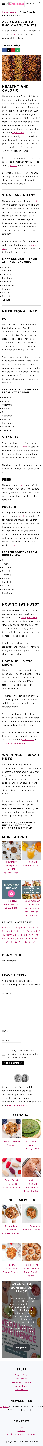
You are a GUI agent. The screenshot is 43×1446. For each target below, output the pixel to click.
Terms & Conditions (21, 1382)
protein (21, 516)
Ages (4, 938)
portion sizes (27, 739)
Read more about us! (17, 1105)
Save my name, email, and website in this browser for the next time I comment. (23, 1054)
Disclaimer (21, 1378)
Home (5, 12)
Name (6, 1031)
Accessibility (21, 1389)
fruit (35, 201)
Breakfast (33, 942)
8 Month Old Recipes (24, 931)
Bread (21, 942)
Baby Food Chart (19, 938)
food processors (29, 617)
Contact (22, 1430)
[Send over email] (17, 50)
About (21, 1427)
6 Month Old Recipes (12, 927)
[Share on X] (9, 50)
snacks (13, 165)
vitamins (23, 447)
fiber (21, 485)
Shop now (21, 1347)
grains (12, 545)
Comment (8, 993)
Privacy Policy (21, 1375)
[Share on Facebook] (4, 50)
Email (5, 1040)
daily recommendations (13, 743)
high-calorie (18, 132)
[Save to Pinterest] (13, 50)
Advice (13, 12)
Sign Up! (4, 1406)
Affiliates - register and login (21, 1434)
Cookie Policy (21, 1386)
